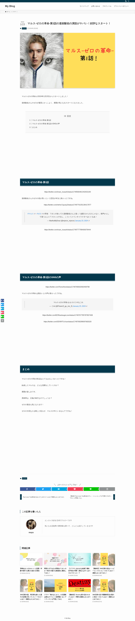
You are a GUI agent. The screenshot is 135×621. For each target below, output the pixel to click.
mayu (31, 532)
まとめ (34, 127)
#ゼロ (39, 214)
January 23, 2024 (81, 221)
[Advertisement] (67, 154)
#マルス (31, 214)
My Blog (10, 6)
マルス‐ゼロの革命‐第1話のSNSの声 (46, 124)
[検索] (128, 1)
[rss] (125, 1)
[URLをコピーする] (107, 489)
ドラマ (24, 28)
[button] (28, 489)
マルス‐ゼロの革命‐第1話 (41, 120)
